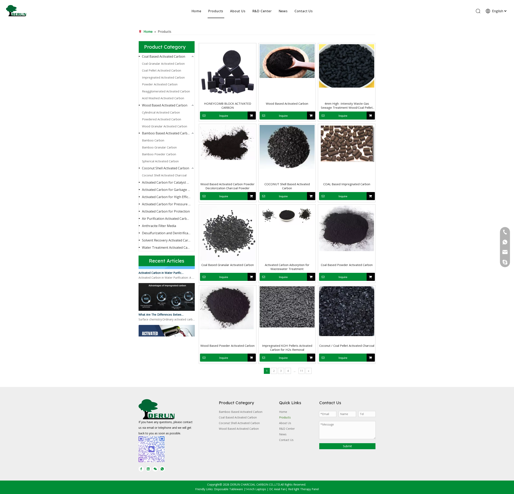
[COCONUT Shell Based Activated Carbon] (287, 147)
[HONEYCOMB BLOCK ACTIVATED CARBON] (227, 71)
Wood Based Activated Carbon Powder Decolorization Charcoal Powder (227, 186)
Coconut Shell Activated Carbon (165, 168)
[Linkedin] (148, 468)
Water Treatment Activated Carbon (168, 247)
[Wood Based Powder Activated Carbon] (227, 307)
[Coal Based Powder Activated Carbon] (346, 228)
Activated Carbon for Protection (166, 211)
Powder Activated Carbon (159, 84)
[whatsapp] (162, 468)
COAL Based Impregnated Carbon (346, 184)
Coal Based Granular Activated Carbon (227, 265)
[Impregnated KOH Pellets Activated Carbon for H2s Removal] (287, 306)
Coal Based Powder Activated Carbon (347, 265)
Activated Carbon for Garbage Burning (168, 189)
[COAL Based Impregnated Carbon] (346, 143)
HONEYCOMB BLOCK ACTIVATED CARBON (227, 105)
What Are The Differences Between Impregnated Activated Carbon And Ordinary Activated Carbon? (161, 311)
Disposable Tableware (228, 489)
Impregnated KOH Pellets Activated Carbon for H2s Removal (287, 348)
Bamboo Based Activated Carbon (166, 133)
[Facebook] (141, 468)
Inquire (223, 115)
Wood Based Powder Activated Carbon (227, 346)
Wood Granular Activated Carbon (164, 126)
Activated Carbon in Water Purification (161, 269)
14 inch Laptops (255, 489)
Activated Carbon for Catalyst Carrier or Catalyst (168, 182)
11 (301, 371)
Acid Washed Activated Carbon (163, 98)
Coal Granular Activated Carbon (163, 63)
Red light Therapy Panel (303, 489)
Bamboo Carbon (153, 140)
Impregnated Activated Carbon (163, 77)
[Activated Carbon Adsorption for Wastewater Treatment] (287, 215)
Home (196, 11)
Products (215, 11)
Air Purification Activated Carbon (166, 218)
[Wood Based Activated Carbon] (287, 61)
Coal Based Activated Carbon (163, 56)
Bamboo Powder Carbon (159, 154)
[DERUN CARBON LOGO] (157, 409)
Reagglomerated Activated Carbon (166, 91)
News (283, 11)
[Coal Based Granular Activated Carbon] (227, 233)
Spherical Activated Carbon (160, 161)
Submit (347, 446)
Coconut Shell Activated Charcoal (164, 175)
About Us (237, 11)
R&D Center (262, 11)
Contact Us (304, 11)
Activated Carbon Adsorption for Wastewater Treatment (287, 267)
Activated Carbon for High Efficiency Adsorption (168, 197)
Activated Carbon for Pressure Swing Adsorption (168, 204)
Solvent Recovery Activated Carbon (168, 240)
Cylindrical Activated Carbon (161, 112)
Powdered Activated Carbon (161, 119)
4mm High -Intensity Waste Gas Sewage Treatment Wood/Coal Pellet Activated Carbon (347, 105)
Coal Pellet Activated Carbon (161, 70)
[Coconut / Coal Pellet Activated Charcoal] (346, 311)
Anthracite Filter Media (159, 226)
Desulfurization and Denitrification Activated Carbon (168, 233)
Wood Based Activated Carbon (164, 105)
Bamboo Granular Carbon (159, 147)
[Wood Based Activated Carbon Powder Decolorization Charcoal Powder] (227, 142)
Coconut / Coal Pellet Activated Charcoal (346, 346)
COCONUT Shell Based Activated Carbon (287, 186)
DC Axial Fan (277, 489)
